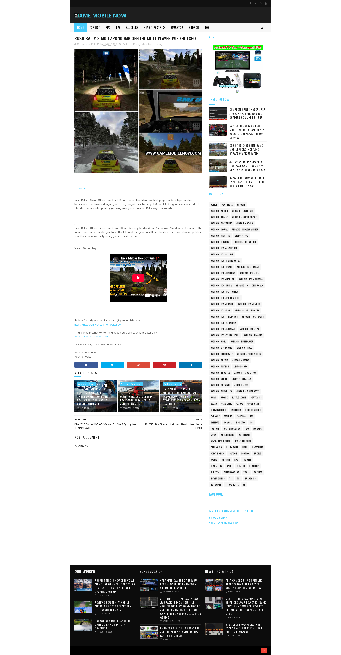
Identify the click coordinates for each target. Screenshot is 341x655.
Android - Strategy (241, 378)
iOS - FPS (215, 428)
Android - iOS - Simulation (224, 316)
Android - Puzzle (219, 360)
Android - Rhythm (220, 366)
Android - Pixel (244, 347)
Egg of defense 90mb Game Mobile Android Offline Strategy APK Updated (246, 149)
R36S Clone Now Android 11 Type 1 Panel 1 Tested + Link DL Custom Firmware (246, 182)
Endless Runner (253, 410)
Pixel (244, 447)
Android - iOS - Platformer (224, 291)
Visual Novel (232, 484)
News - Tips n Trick (220, 441)
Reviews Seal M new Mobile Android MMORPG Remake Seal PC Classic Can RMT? (113, 606)
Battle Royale (239, 397)
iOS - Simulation (232, 428)
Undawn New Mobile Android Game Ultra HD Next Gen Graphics (113, 624)
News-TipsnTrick (243, 441)
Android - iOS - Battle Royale (226, 260)
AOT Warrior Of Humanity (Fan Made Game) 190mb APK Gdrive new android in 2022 (247, 165)
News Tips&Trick (154, 27)
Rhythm (226, 459)
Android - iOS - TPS (249, 329)
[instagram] (260, 3)
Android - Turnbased (221, 391)
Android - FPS (241, 235)
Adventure (227, 204)
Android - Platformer (222, 354)
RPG (108, 27)
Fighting (241, 416)
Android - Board (244, 223)
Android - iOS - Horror (222, 279)
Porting (245, 453)
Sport (230, 466)
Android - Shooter (220, 372)
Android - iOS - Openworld (249, 285)
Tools (246, 472)
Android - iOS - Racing (249, 304)
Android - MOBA (218, 341)
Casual (239, 403)
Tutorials (216, 484)
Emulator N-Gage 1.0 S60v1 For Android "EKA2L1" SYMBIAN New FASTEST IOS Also (180, 632)
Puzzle (257, 453)
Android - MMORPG (253, 335)
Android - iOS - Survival (223, 329)
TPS (238, 478)
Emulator (236, 410)
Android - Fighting (220, 235)
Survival (215, 472)
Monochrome (227, 434)
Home (80, 27)
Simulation (216, 466)
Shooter (247, 459)
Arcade (224, 397)
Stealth (241, 466)
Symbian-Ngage (231, 472)
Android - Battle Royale (244, 217)
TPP (231, 478)
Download (80, 188)
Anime (213, 397)
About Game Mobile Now (223, 522)
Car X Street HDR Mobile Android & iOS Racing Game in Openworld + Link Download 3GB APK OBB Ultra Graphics (181, 396)
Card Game (226, 403)
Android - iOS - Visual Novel (225, 335)
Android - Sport (219, 378)
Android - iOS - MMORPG (251, 279)
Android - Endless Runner (245, 229)
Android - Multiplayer (242, 341)
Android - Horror (220, 242)
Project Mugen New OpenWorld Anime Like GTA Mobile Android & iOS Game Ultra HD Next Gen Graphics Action (115, 585)
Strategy (254, 466)
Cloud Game (253, 403)
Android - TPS (241, 385)
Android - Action (219, 210)
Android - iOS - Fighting (223, 273)
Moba (213, 434)
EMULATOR (177, 27)
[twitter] (255, 3)
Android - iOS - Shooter (247, 310)
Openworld (216, 447)
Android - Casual (219, 229)
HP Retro (241, 422)
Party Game (232, 447)
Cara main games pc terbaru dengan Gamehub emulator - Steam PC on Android (178, 584)
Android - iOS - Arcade (222, 254)
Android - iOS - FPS (249, 273)
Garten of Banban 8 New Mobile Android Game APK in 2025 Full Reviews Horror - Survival (247, 132)
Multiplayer (148, 44)
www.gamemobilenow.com (91, 336)
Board (214, 403)
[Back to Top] (264, 650)
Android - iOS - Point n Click (225, 298)
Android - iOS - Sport (253, 316)
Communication (219, 410)
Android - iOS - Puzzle (222, 304)
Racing (158, 44)
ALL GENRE (132, 27)
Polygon (233, 453)
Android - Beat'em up (221, 223)
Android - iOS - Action (245, 242)
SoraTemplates (75, 650)
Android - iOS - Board (222, 266)
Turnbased (250, 478)
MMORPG (257, 428)
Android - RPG (241, 366)
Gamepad (215, 422)
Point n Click (217, 453)
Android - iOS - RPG (220, 310)
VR (244, 484)
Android (241, 204)
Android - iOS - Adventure (224, 248)
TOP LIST (95, 27)
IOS (207, 27)
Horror (228, 422)
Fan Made (215, 416)
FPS (118, 27)
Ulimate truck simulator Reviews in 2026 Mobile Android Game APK (136, 400)
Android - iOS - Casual (248, 266)
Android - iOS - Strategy (223, 322)
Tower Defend (218, 478)
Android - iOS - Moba (221, 285)
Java (247, 428)
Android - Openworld (221, 347)
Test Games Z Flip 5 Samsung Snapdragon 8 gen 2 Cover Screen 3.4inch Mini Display (244, 584)
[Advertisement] (138, 532)
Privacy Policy (218, 518)
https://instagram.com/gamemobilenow (97, 324)
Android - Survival (220, 385)
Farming (228, 416)
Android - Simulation (131, 384)
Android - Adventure (242, 210)
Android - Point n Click (249, 354)
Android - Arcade (219, 217)
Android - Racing (131, 44)
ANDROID (194, 27)
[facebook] (250, 3)
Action (214, 204)
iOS (251, 422)
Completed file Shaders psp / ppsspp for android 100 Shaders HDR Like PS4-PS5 (247, 113)
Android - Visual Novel (248, 391)
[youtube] (266, 3)
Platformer (257, 447)
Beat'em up (256, 397)
